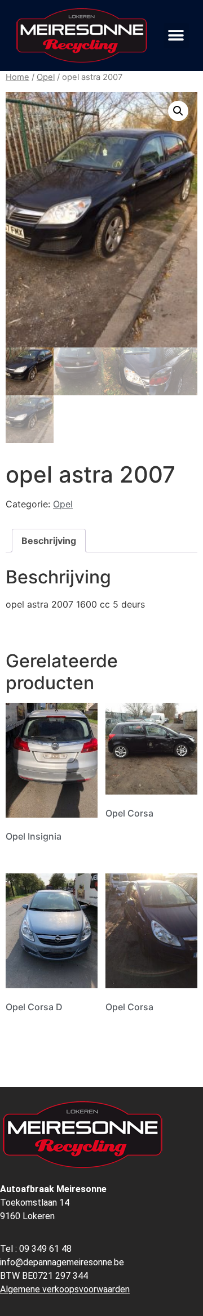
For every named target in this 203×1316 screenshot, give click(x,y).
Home (17, 77)
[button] (176, 35)
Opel (46, 77)
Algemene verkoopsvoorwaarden (65, 1289)
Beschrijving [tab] (48, 540)
